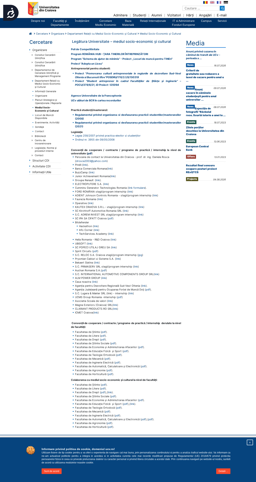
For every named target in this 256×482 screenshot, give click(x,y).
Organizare (57, 33)
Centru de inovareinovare (43, 142)
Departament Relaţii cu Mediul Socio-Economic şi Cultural (47, 83)
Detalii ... (223, 471)
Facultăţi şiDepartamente (60, 22)
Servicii (222, 20)
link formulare (137, 187)
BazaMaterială (128, 22)
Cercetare (42, 33)
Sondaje (39, 127)
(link (94, 281)
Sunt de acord (51, 471)
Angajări (205, 15)
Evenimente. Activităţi (47, 122)
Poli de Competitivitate (85, 49)
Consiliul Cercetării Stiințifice (45, 57)
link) (92, 172)
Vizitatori (174, 15)
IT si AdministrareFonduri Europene (183, 22)
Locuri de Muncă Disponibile (44, 117)
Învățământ (82, 20)
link (85, 164)
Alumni (156, 15)
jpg (140, 254)
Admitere (120, 15)
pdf (110, 218)
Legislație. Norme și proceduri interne (46, 150)
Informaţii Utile (41, 172)
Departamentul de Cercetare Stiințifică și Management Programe (48, 73)
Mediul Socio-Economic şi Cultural (47, 109)
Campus (206, 20)
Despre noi (38, 20)
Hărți (190, 15)
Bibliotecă (40, 136)
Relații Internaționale (153, 20)
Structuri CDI (40, 160)
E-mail (222, 15)
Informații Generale (45, 91)
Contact (39, 131)
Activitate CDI (41, 166)
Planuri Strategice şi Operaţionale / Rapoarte (48, 102)
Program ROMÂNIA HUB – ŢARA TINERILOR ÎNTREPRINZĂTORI (109, 54)
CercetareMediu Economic (105, 22)
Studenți (139, 15)
